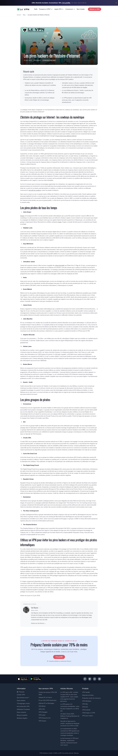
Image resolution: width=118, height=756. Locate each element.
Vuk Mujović (37, 60)
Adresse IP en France (45, 697)
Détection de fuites (88, 695)
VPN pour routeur (87, 715)
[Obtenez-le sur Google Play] (36, 679)
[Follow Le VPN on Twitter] (89, 679)
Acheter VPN (21, 694)
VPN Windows (86, 701)
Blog (24, 15)
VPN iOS (85, 707)
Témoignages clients (23, 703)
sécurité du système (35, 190)
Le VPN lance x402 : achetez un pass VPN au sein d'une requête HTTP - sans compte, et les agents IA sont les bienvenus (69, 697)
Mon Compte (81, 9)
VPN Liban (42, 715)
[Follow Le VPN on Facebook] (85, 679)
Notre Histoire (21, 700)
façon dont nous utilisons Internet (66, 136)
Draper (22, 216)
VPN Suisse (42, 721)
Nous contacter (21, 712)
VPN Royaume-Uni (44, 718)
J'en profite (59, 657)
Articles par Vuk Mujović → (38, 623)
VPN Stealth (86, 692)
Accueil (19, 15)
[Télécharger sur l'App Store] (23, 679)
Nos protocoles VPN (23, 706)
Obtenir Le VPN (94, 9)
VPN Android (86, 710)
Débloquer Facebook (23, 709)
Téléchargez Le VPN (88, 713)
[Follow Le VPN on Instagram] (94, 679)
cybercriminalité (59, 265)
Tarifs (35, 9)
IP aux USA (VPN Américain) (47, 700)
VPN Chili (42, 709)
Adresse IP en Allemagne (46, 703)
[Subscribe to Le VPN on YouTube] (99, 679)
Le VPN (65, 583)
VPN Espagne (43, 712)
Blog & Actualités (22, 715)
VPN (82, 563)
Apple (60, 222)
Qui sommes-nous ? (23, 697)
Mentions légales (22, 718)
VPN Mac (85, 704)
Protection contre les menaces (91, 698)
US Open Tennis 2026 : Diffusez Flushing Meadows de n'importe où (69, 716)
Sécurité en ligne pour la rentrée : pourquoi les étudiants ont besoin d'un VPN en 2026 (69, 723)
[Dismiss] (116, 3)
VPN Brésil (42, 706)
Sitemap (76, 753)
